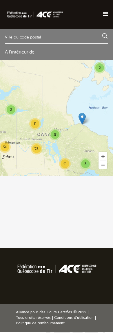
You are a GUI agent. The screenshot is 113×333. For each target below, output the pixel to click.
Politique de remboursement (40, 323)
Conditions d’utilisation (74, 318)
